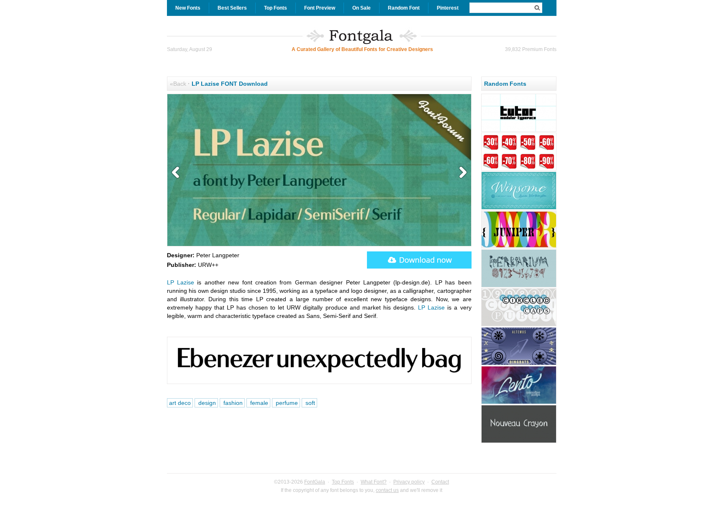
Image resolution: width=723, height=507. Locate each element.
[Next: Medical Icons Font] (461, 172)
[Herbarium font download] (518, 286)
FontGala (314, 482)
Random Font (404, 8)
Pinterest (448, 8)
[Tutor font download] (518, 130)
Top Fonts (275, 8)
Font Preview (319, 8)
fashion (232, 402)
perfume (286, 402)
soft (309, 402)
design (206, 402)
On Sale (361, 8)
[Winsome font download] (518, 208)
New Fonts (187, 8)
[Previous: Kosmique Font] (177, 172)
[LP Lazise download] (419, 260)
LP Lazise (180, 282)
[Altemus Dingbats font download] (518, 364)
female (258, 402)
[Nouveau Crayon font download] (518, 441)
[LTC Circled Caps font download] (518, 325)
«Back (178, 83)
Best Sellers (232, 8)
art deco (180, 402)
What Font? (374, 482)
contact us (387, 490)
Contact (440, 482)
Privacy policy (409, 482)
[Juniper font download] (518, 247)
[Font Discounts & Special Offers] (518, 169)
